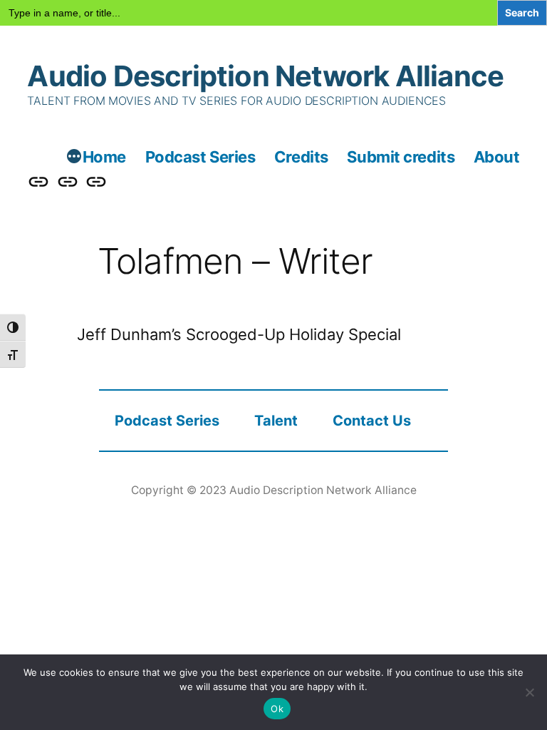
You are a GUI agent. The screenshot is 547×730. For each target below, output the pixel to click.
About (497, 157)
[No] (529, 692)
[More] (74, 158)
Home (104, 157)
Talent (276, 420)
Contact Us (372, 420)
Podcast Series (200, 157)
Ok (277, 708)
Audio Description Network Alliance (265, 75)
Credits (301, 157)
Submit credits (400, 157)
